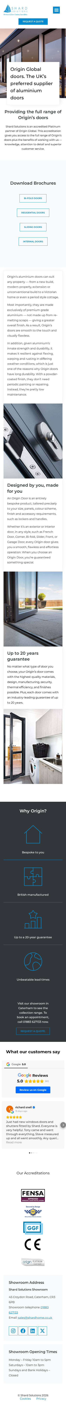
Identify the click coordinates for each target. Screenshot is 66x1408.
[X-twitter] (42, 1330)
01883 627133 (32, 1022)
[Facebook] (22, 1330)
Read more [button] (14, 1142)
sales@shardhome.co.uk (35, 1317)
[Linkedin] (32, 1330)
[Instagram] (13, 1330)
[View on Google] (9, 1109)
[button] (56, 10)
